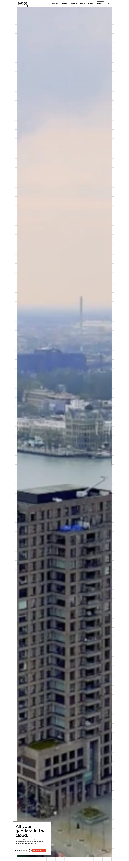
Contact (99, 3)
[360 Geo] (22, 4)
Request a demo (38, 850)
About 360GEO (22, 850)
